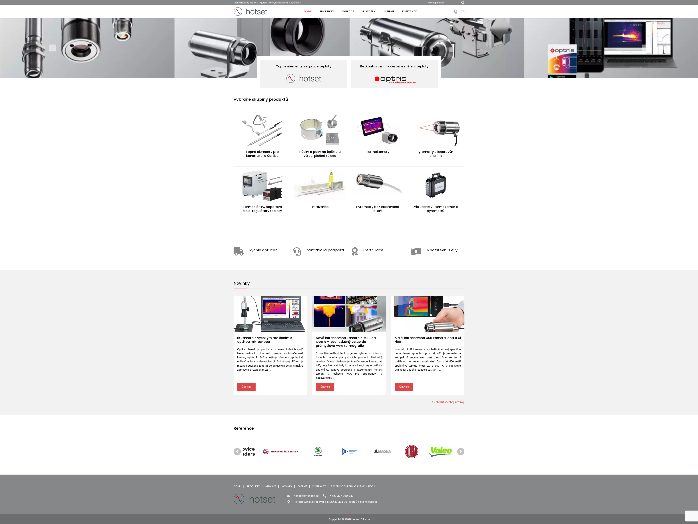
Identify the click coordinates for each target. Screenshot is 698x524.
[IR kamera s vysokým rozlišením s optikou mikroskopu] (270, 314)
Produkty (327, 11)
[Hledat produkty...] (461, 2)
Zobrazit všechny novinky (448, 402)
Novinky (287, 486)
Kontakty (409, 11)
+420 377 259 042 (341, 496)
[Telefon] (455, 12)
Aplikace (348, 11)
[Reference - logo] (261, 451)
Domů (308, 11)
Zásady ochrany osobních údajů (353, 486)
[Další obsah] (349, 510)
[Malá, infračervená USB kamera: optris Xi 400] (427, 314)
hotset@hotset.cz (306, 496)
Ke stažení (369, 11)
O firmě (389, 11)
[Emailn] (462, 12)
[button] (52, 48)
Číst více (246, 386)
